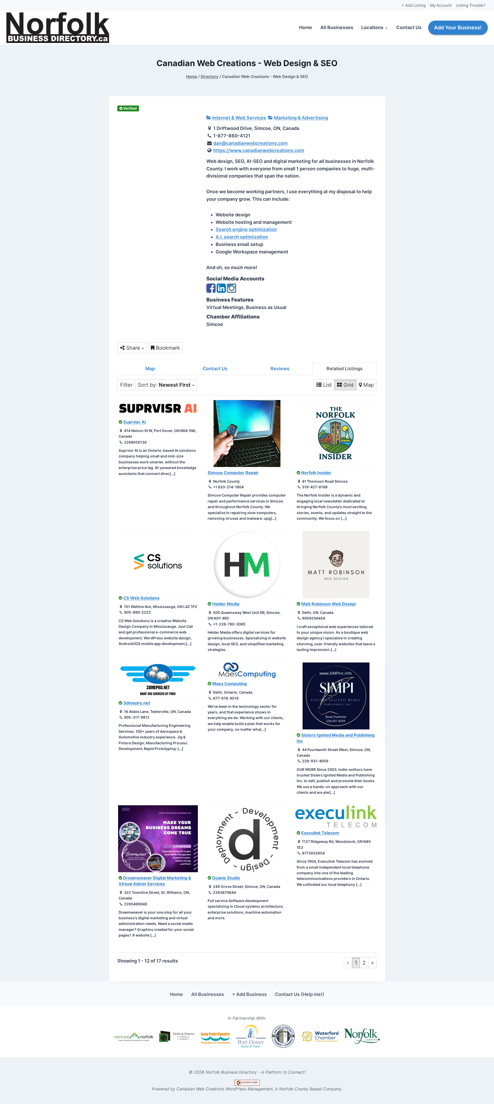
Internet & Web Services (238, 117)
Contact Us (408, 27)
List (327, 385)
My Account (441, 5)
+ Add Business (249, 994)
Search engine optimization (246, 229)
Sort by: (164, 385)
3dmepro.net (136, 702)
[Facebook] (211, 290)
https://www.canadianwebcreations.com (258, 150)
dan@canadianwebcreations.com (250, 143)
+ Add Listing (414, 5)
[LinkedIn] (221, 290)
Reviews (279, 368)
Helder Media (225, 603)
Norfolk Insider (316, 472)
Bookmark (167, 348)
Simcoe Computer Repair (233, 472)
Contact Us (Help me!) (299, 994)
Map (150, 368)
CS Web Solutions (141, 597)
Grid (348, 385)
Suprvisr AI (134, 422)
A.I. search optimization (242, 237)
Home (305, 27)
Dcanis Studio (226, 877)
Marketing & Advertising (300, 117)
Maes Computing (229, 683)
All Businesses (336, 27)
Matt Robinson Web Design (328, 603)
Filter (126, 385)
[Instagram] (231, 290)
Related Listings (345, 368)
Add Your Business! (458, 27)
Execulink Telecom (320, 832)
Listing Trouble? (471, 5)
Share (133, 348)
